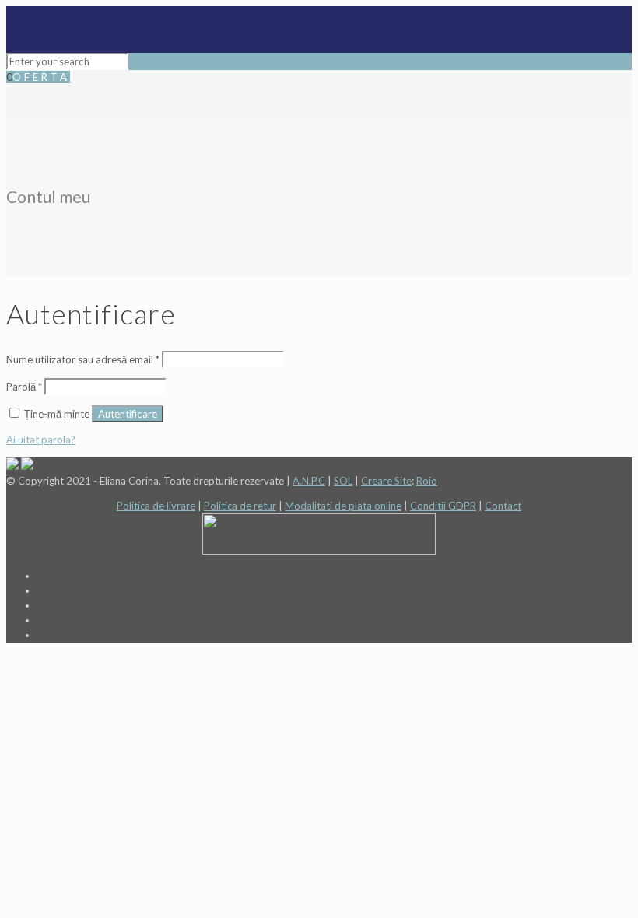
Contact (503, 505)
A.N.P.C (309, 481)
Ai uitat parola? (40, 439)
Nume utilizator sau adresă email (83, 359)
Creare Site (386, 481)
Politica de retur (240, 505)
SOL (343, 481)
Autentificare (127, 414)
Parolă (24, 386)
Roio (426, 481)
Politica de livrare (156, 505)
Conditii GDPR (443, 505)
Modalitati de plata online (343, 505)
